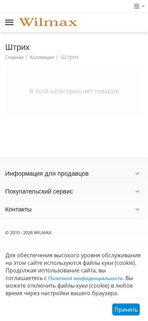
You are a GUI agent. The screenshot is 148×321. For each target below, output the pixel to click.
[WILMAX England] (48, 22)
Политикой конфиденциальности (85, 278)
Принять (126, 309)
